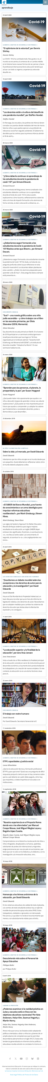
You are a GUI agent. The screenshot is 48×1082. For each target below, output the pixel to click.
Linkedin (38, 1058)
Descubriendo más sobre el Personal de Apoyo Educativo (24, 947)
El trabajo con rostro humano (24, 701)
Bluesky (32, 1058)
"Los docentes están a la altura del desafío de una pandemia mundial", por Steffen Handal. (24, 108)
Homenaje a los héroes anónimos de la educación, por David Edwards (24, 890)
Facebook (10, 1058)
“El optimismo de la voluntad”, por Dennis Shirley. (24, 44)
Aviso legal (13, 1075)
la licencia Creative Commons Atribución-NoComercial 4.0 (24, 1071)
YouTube (21, 1058)
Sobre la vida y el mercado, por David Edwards (24, 441)
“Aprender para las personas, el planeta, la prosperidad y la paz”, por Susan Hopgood (24, 383)
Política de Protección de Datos (27, 1075)
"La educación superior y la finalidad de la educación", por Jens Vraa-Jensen (24, 645)
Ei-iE (3, 3)
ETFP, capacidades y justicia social (24, 755)
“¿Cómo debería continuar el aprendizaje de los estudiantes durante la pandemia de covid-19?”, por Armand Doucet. (24, 173)
